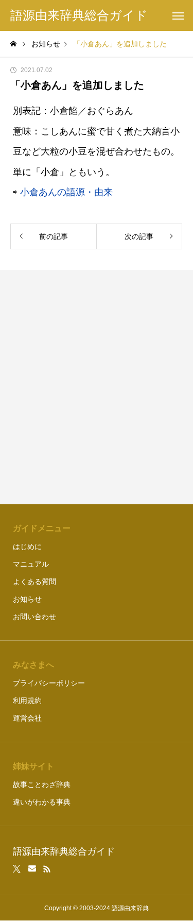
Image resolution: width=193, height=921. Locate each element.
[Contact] (32, 869)
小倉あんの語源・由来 (66, 192)
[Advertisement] (96, 387)
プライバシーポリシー (49, 683)
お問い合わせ (34, 616)
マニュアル (31, 564)
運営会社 (27, 718)
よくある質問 (34, 581)
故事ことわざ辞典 (42, 784)
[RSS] (46, 869)
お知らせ (27, 599)
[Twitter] (17, 869)
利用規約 (27, 700)
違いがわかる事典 (42, 802)
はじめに (27, 546)
